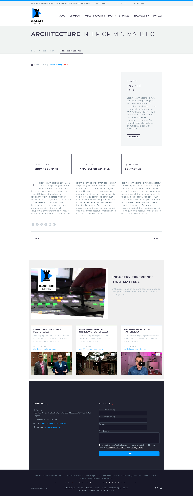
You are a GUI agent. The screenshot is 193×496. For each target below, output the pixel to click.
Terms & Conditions (96, 490)
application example (95, 169)
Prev (37, 238)
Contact (157, 16)
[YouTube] (124, 3)
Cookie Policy (83, 490)
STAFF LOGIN (139, 3)
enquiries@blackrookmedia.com (54, 423)
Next (156, 238)
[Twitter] (121, 3)
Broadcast (76, 16)
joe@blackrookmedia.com (135, 349)
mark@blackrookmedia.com (91, 349)
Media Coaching (141, 16)
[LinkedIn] (50, 224)
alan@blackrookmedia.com (45, 349)
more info (133, 136)
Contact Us (133, 169)
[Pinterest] (41, 224)
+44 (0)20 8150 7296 (102, 3)
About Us (68, 488)
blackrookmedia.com (52, 427)
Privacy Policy (109, 490)
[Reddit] (54, 224)
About (63, 16)
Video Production (95, 16)
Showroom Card (46, 169)
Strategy (124, 16)
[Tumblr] (45, 224)
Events (112, 16)
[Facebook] (118, 3)
